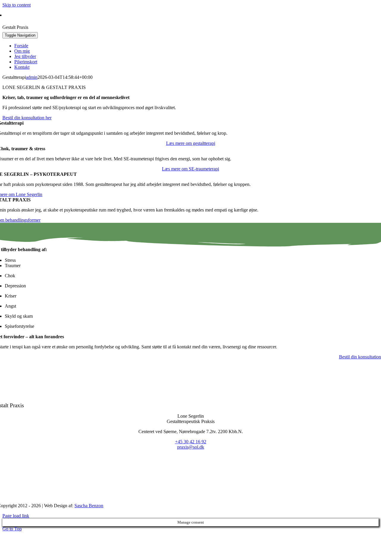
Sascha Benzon (88, 505)
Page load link (15, 515)
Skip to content (16, 4)
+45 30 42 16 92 (57, 15)
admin (32, 77)
